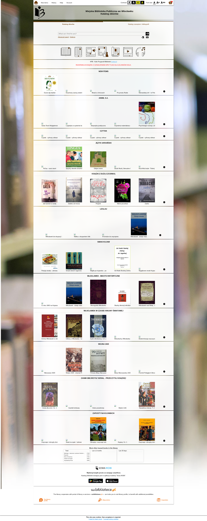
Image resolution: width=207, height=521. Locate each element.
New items (44, 3)
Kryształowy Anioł (68, 460)
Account (69, 3)
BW (133, 2)
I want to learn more (95, 519)
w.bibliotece (97, 494)
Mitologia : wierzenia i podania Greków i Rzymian (76, 453)
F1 (158, 2)
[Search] (147, 34)
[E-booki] (78, 57)
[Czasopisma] (116, 57)
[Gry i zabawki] (103, 57)
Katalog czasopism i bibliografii (138, 24)
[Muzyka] (141, 57)
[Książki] (66, 57)
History (54, 3)
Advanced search (63, 37)
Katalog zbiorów (68, 24)
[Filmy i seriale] (128, 57)
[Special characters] (147, 37)
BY (142, 2)
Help (61, 3)
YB (138, 2)
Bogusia (66, 455)
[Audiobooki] (91, 57)
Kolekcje (72, 37)
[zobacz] (114, 61)
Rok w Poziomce (68, 456)
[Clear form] (143, 37)
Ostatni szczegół (68, 458)
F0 (154, 2)
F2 (163, 2)
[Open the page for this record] (50, 83)
